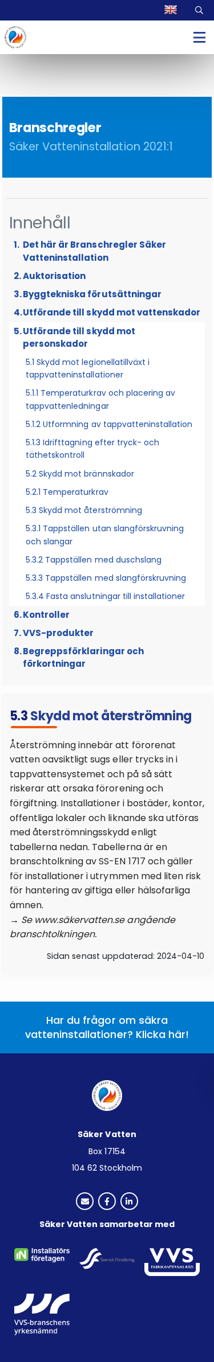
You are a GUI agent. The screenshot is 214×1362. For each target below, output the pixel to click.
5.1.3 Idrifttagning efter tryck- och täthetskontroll (92, 449)
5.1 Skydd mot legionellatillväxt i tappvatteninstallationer (88, 368)
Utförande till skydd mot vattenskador (111, 312)
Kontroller (46, 615)
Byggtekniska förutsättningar (92, 294)
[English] (172, 10)
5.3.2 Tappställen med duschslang (93, 559)
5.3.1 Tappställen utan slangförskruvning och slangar (105, 535)
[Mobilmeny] (199, 37)
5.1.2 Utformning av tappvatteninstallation (109, 424)
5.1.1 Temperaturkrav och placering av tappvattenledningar (100, 399)
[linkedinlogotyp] (129, 1202)
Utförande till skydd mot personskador (79, 337)
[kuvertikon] (85, 1202)
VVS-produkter (58, 633)
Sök (200, 10)
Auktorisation (54, 276)
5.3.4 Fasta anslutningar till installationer (105, 596)
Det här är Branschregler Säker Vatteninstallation (94, 251)
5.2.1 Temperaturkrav (67, 492)
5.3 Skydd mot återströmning (84, 510)
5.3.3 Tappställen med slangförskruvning (106, 578)
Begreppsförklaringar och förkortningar (83, 657)
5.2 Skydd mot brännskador (80, 473)
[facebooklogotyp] (107, 1202)
